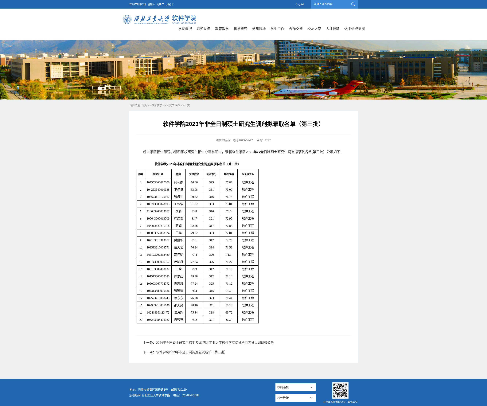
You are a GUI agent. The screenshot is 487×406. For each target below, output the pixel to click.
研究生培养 (173, 105)
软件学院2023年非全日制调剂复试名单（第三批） (192, 352)
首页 (144, 105)
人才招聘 (333, 29)
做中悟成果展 (354, 29)
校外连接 (283, 397)
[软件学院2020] (160, 16)
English (300, 4)
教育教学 (222, 29)
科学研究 (240, 29)
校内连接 (283, 387)
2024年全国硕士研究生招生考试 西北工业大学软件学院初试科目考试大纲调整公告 (215, 343)
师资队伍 (203, 29)
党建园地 (259, 29)
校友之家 (314, 29)
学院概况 (185, 29)
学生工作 (277, 29)
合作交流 (296, 29)
